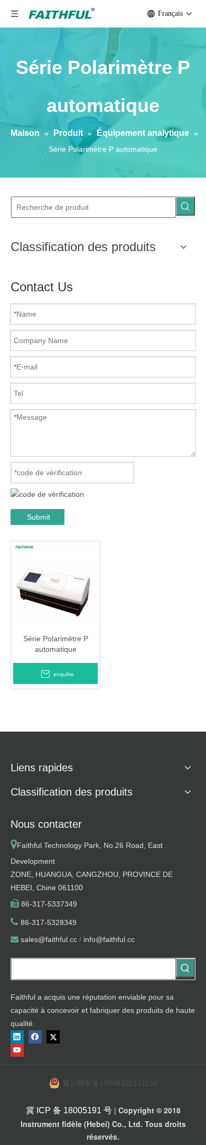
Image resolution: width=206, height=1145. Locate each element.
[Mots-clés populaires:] (185, 206)
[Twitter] (53, 1037)
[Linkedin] (17, 1037)
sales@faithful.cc (49, 939)
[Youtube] (17, 1050)
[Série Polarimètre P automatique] (55, 585)
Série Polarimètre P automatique (55, 643)
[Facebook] (35, 1037)
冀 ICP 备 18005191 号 (69, 1110)
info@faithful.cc (109, 939)
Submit (38, 517)
